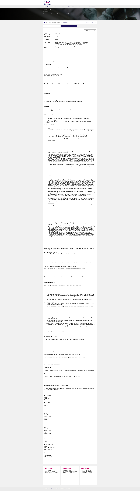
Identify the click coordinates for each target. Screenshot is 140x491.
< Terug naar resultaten (69, 25)
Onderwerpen (49, 6)
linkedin (93, 488)
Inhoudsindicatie (47, 42)
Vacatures (63, 488)
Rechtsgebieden (47, 39)
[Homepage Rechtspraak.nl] (47, 2)
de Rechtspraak (68, 6)
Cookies (53, 488)
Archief (66, 488)
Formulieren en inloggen (92, 6)
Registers (62, 6)
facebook (90, 488)
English (46, 488)
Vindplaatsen (46, 47)
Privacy (51, 488)
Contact (79, 6)
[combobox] (90, 30)
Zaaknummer (46, 37)
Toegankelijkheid (57, 488)
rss (83, 488)
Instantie (45, 33)
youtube (95, 488)
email (84, 488)
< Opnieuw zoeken (51, 25)
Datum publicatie (47, 36)
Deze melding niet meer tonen (88, 22)
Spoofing (61, 488)
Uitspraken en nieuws (56, 6)
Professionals (74, 6)
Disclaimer (69, 488)
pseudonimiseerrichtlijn (65, 22)
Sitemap (48, 488)
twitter (89, 488)
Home (45, 6)
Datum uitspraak (47, 34)
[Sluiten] (95, 22)
